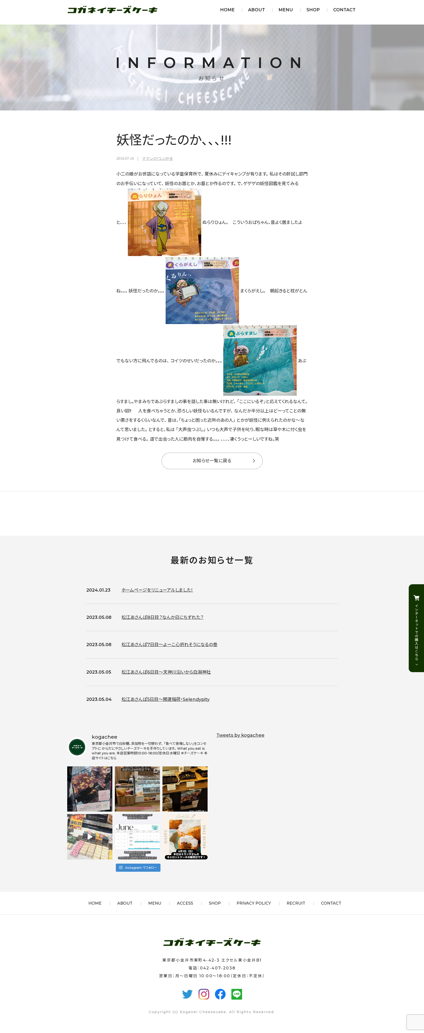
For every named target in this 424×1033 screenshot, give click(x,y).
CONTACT (344, 9)
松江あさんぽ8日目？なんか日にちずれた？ (162, 617)
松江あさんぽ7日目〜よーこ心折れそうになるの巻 (169, 644)
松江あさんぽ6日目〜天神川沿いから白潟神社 (166, 672)
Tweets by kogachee (240, 735)
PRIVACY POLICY (254, 903)
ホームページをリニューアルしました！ (157, 590)
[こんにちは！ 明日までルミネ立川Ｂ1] (89, 836)
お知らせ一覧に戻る (212, 460)
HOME (227, 9)
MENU (285, 9)
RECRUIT (296, 903)
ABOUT (256, 9)
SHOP (313, 9)
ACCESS (185, 903)
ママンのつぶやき (157, 158)
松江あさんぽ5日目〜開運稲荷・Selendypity (165, 699)
